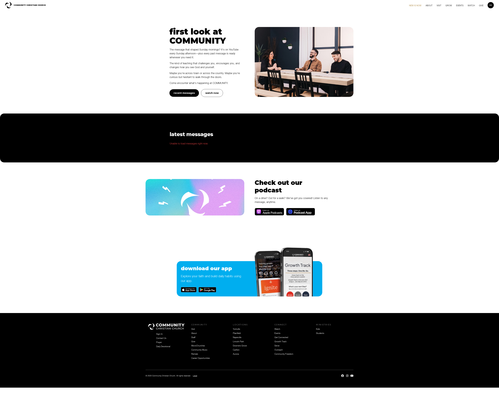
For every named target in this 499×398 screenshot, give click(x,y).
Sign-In (159, 333)
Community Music (199, 349)
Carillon (236, 349)
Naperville (237, 337)
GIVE (481, 5)
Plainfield (237, 333)
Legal (195, 375)
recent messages (184, 93)
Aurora (236, 353)
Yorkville (236, 328)
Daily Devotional (163, 346)
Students (320, 333)
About (429, 5)
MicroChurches (198, 345)
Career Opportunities (200, 357)
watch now (212, 93)
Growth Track (280, 341)
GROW (448, 5)
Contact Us (161, 337)
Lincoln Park (238, 341)
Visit (439, 5)
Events (460, 5)
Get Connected (281, 337)
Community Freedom (283, 353)
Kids (318, 328)
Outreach (278, 349)
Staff (193, 337)
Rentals (194, 353)
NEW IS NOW (415, 5)
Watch (471, 5)
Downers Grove (240, 345)
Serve (276, 345)
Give (193, 341)
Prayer (159, 342)
